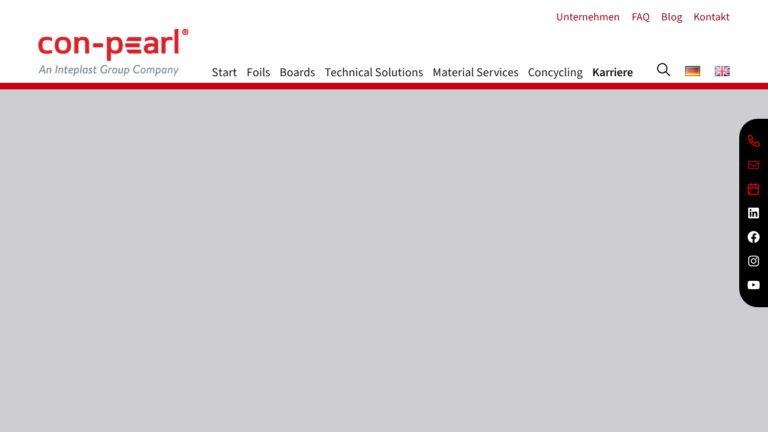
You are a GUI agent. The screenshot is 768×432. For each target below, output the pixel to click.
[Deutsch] (692, 72)
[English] (722, 72)
